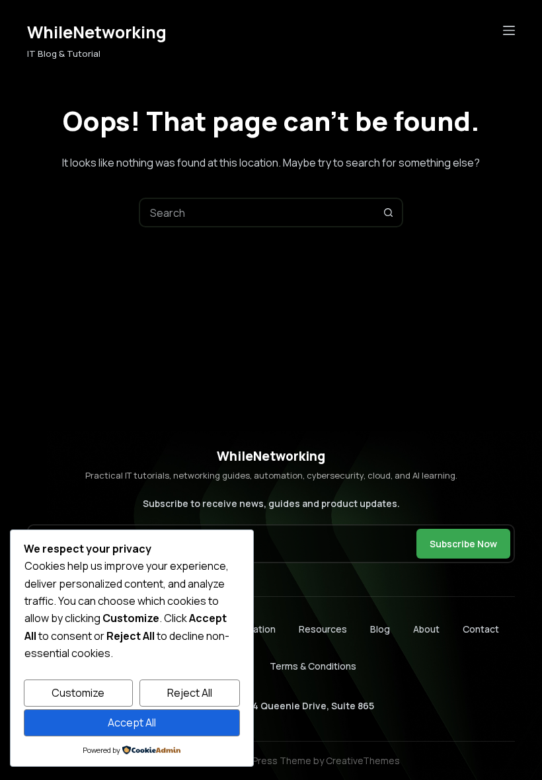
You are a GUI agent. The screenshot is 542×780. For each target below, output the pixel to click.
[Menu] (509, 30)
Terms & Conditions (313, 666)
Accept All (132, 722)
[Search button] (388, 212)
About (426, 629)
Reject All (189, 692)
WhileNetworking (97, 32)
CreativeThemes (363, 760)
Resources (323, 629)
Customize (78, 692)
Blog (380, 629)
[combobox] (257, 212)
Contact (481, 629)
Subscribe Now (463, 543)
